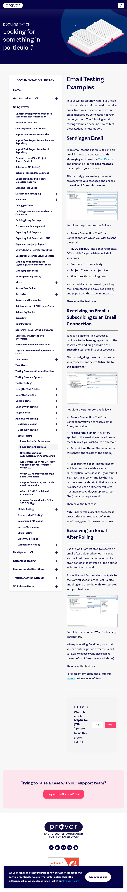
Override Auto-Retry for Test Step (33, 250)
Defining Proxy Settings (28, 220)
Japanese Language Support (30, 244)
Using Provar (21, 107)
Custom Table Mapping (28, 193)
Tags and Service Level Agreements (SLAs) (34, 352)
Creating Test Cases (26, 187)
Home (17, 90)
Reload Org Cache (25, 312)
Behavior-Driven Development (32, 172)
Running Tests (23, 323)
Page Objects (22, 412)
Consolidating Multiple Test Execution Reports (30, 180)
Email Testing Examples (33, 446)
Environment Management (30, 226)
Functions (20, 199)
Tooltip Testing (23, 383)
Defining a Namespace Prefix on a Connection (33, 213)
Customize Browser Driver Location (35, 255)
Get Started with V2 (25, 98)
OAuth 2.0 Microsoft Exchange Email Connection (37, 475)
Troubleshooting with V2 (28, 578)
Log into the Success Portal (63, 794)
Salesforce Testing (24, 561)
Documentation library (36, 80)
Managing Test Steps (26, 270)
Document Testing (28, 429)
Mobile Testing (26, 509)
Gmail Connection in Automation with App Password (37, 454)
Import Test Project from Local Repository (32, 151)
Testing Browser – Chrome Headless (34, 371)
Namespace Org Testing (28, 276)
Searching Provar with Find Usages (34, 329)
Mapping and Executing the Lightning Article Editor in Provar (33, 263)
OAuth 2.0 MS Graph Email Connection (34, 493)
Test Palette (105, 159)
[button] (121, 5)
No (97, 725)
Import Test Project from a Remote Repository (34, 142)
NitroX (19, 282)
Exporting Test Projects (28, 232)
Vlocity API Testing (28, 538)
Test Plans (21, 365)
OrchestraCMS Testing (30, 515)
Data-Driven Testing (26, 406)
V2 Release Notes (24, 586)
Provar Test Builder (25, 288)
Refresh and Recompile (28, 300)
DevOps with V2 (23, 552)
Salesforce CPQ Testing (30, 521)
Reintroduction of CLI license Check (34, 306)
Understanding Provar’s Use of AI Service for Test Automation (33, 115)
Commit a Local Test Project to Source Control (32, 160)
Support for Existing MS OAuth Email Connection (37, 484)
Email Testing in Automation (35, 441)
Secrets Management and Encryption (29, 337)
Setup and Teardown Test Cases (32, 344)
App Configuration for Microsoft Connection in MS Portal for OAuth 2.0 (37, 464)
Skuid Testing (25, 532)
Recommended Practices (28, 569)
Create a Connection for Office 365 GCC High (36, 502)
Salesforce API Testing (27, 167)
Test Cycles (21, 359)
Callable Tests (23, 400)
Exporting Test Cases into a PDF (32, 238)
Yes (110, 725)
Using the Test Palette (27, 389)
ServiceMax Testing (28, 527)
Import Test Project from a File (32, 134)
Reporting (20, 318)
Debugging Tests (24, 205)
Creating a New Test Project (30, 128)
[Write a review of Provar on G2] (63, 865)
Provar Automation (26, 122)
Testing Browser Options (28, 377)
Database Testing (27, 424)
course (71, 678)
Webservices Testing (29, 544)
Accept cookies (98, 877)
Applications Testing (26, 418)
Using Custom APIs (25, 395)
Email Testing (25, 435)
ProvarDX (20, 294)
